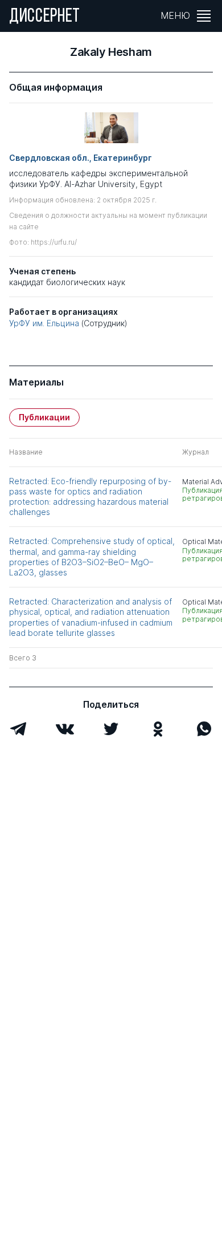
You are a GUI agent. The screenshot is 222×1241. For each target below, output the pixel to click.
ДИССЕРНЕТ (44, 17)
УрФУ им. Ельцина (44, 323)
